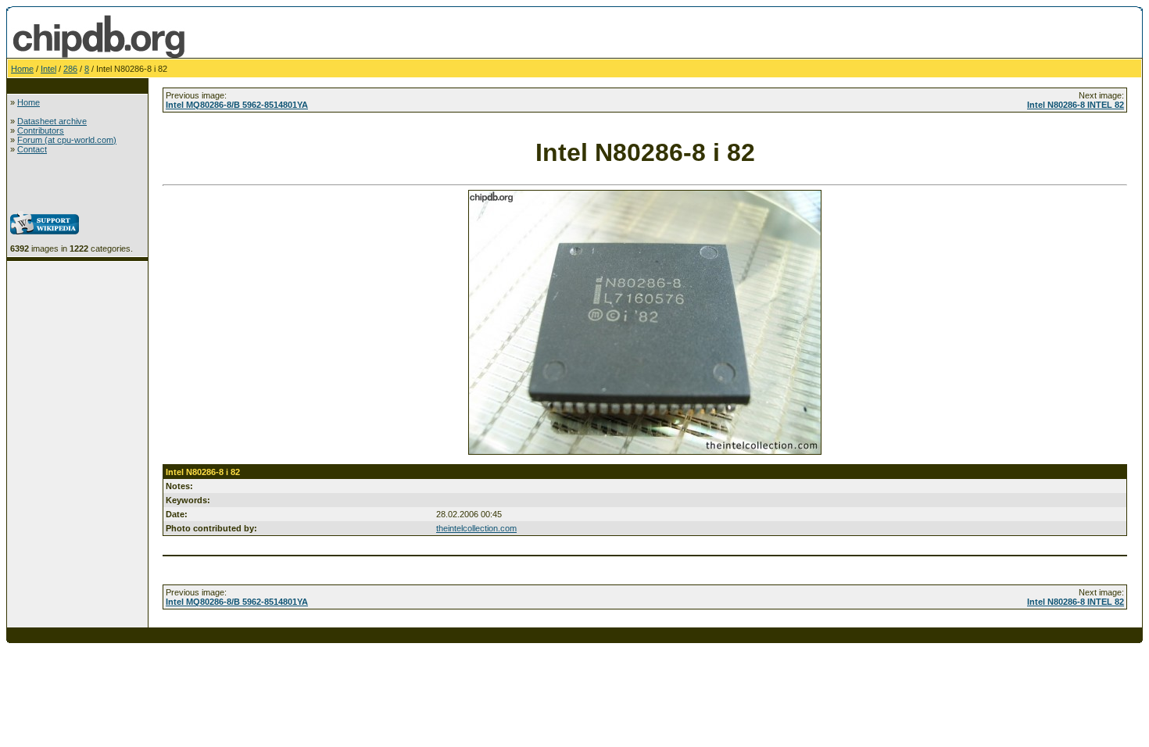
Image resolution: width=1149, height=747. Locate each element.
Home (22, 68)
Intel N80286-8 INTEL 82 (1075, 104)
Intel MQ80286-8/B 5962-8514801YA (237, 104)
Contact (32, 149)
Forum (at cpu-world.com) (66, 140)
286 (70, 68)
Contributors (40, 130)
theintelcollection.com (476, 528)
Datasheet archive (52, 121)
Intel (48, 68)
